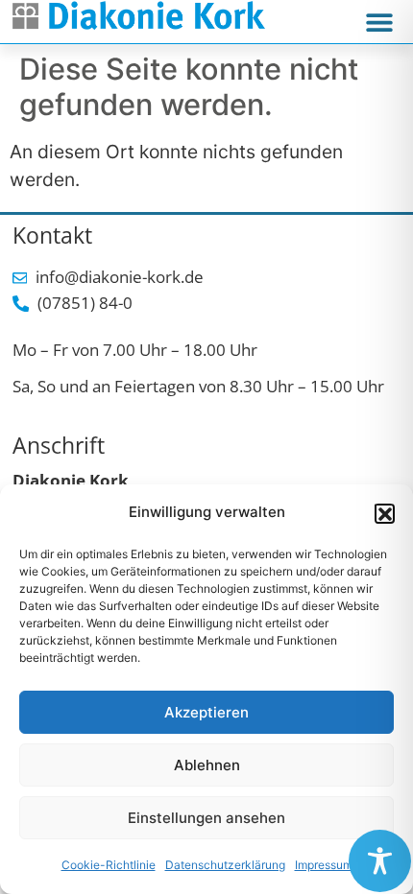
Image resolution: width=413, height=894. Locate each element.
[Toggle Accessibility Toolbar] (380, 861)
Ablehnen (207, 765)
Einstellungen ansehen (206, 818)
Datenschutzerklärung (225, 865)
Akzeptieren (206, 712)
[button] (384, 513)
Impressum (323, 865)
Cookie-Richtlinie (108, 865)
